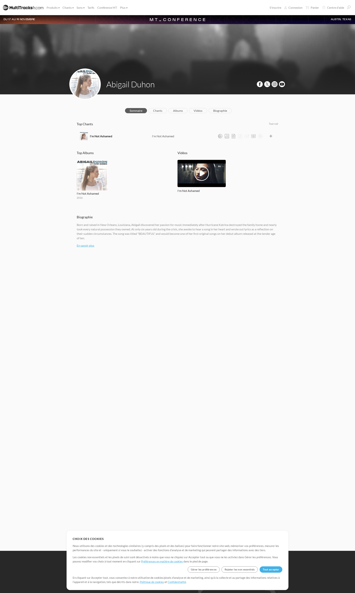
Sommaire (136, 110)
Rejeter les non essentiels (240, 569)
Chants (67, 7)
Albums (178, 110)
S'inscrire (275, 7)
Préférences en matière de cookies (162, 561)
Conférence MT (107, 7)
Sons (80, 7)
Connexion (295, 7)
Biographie (220, 110)
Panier (315, 7)
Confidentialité (177, 582)
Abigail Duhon (130, 84)
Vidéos (198, 110)
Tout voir (273, 123)
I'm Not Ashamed (101, 136)
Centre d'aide (335, 7)
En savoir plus (85, 245)
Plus (123, 7)
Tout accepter (271, 569)
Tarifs (90, 7)
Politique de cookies (152, 582)
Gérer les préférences (204, 569)
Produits (52, 7)
